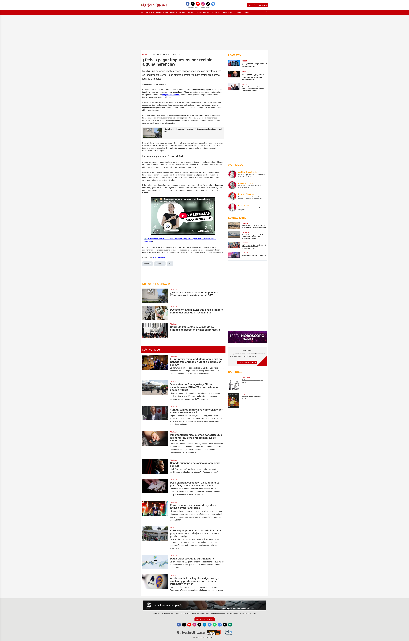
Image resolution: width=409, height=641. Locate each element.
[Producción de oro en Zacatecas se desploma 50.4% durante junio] (234, 225)
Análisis (182, 12)
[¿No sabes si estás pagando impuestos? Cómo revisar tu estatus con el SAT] (155, 296)
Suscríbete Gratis (247, 362)
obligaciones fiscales (171, 95)
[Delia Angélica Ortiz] (232, 196)
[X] (193, 4)
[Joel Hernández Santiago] (232, 174)
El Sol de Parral (159, 257)
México (149, 12)
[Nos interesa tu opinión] (204, 606)
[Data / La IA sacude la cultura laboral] (155, 563)
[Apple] (225, 625)
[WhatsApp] (215, 625)
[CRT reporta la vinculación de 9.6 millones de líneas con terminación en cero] (234, 245)
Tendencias (215, 12)
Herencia (147, 263)
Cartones (190, 12)
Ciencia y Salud (228, 12)
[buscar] (267, 12)
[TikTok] (208, 4)
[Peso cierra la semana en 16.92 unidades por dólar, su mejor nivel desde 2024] (155, 489)
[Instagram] (203, 4)
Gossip (199, 12)
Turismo (239, 12)
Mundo (165, 12)
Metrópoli (157, 12)
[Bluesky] (213, 4)
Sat (170, 263)
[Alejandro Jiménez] (232, 185)
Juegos (246, 12)
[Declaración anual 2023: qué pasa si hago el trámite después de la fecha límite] (155, 313)
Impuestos (160, 263)
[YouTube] (198, 4)
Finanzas (173, 12)
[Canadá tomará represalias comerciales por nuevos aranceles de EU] (155, 417)
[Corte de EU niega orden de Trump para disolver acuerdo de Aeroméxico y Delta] (234, 235)
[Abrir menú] (142, 12)
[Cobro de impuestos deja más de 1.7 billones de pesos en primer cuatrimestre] (155, 330)
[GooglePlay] (230, 625)
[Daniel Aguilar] (232, 207)
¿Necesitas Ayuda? (204, 619)
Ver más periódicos (258, 5)
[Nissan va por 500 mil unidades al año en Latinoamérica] (234, 255)
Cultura (206, 12)
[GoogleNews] (220, 625)
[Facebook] (187, 4)
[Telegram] (204, 625)
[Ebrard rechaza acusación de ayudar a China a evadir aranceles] (155, 512)
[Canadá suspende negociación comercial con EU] (155, 467)
